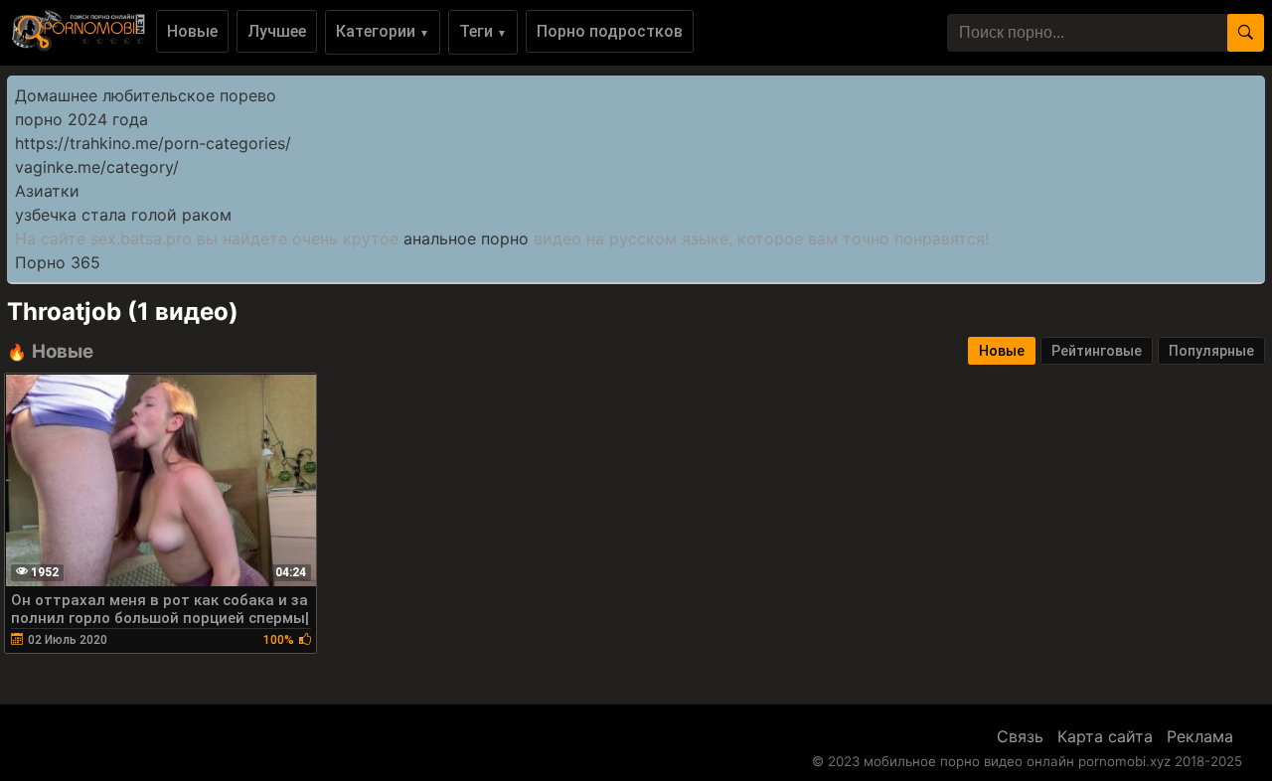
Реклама (1200, 736)
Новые (192, 31)
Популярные (1211, 351)
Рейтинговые (1096, 351)
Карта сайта (1105, 736)
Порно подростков (610, 31)
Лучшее (276, 31)
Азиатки (47, 191)
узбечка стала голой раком (123, 215)
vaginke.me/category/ (97, 167)
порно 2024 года (81, 119)
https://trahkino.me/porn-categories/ (153, 143)
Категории (382, 31)
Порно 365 (57, 262)
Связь (1020, 736)
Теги (483, 31)
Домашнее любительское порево (145, 95)
